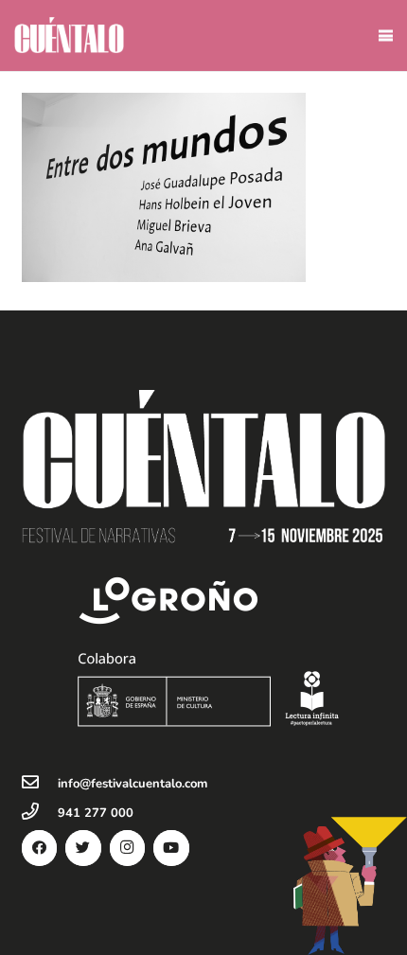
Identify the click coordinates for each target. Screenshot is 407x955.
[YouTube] (171, 848)
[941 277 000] (40, 813)
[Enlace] (69, 35)
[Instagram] (128, 848)
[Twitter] (83, 848)
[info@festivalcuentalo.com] (40, 783)
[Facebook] (40, 848)
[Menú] (385, 36)
